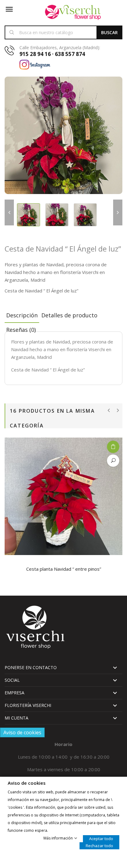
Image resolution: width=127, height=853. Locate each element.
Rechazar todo (99, 845)
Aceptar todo (101, 838)
